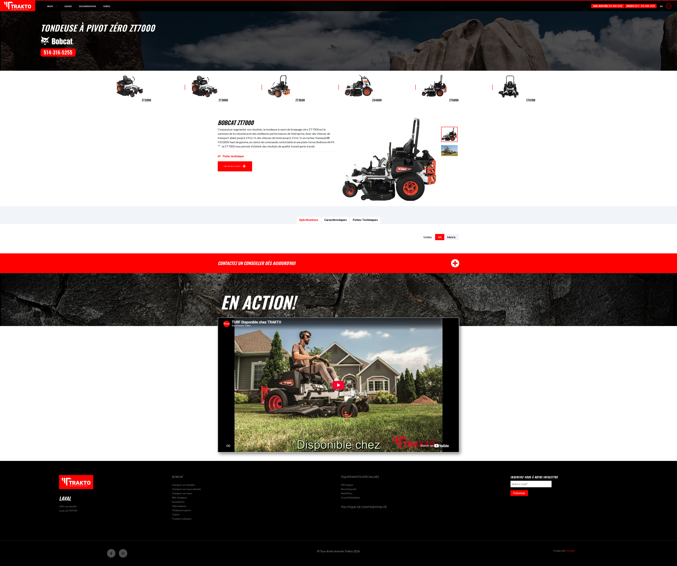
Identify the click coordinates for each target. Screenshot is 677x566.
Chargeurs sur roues (182, 493)
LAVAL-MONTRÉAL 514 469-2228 (607, 5)
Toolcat (175, 514)
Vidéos (106, 6)
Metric (451, 237)
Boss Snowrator (348, 489)
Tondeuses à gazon (181, 510)
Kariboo (571, 550)
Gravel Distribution (350, 497)
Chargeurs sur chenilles (183, 484)
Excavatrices (178, 501)
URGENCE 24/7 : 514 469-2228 (640, 5)
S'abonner (519, 493)
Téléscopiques (179, 506)
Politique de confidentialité (364, 507)
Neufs (50, 6)
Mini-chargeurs (179, 497)
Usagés (68, 6)
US (440, 237)
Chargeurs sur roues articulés (186, 489)
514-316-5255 (58, 52)
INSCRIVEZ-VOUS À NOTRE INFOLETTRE (534, 477)
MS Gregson (347, 484)
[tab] (308, 220)
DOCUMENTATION (87, 6)
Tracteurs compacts (181, 518)
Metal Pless (346, 493)
